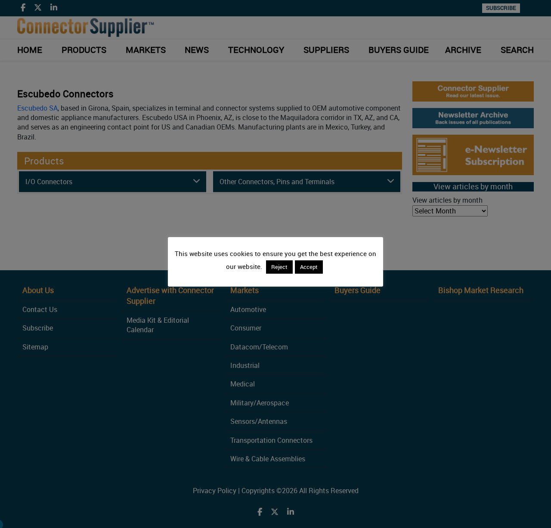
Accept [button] (309, 267)
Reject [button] (279, 267)
